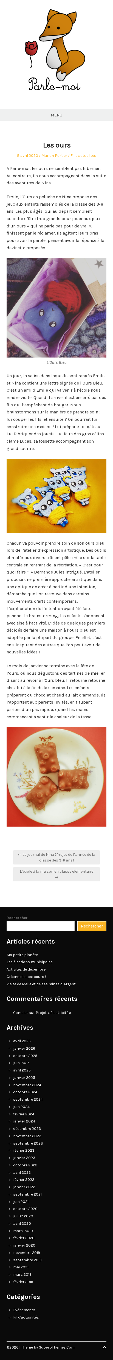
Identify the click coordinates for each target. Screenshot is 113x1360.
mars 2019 (22, 1274)
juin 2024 (21, 1106)
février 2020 (24, 1238)
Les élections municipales (30, 962)
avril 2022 (22, 1172)
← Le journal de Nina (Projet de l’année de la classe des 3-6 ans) (56, 857)
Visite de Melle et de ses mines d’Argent (41, 984)
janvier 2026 (24, 1048)
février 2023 (24, 1150)
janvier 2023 (24, 1157)
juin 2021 (21, 1201)
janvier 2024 (24, 1121)
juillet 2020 (23, 1216)
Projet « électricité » (53, 1012)
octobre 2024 (25, 1092)
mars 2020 (23, 1231)
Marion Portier (54, 155)
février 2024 (23, 1114)
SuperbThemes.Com (57, 1347)
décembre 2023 (27, 1128)
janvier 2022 (24, 1187)
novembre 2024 (27, 1085)
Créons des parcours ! (26, 976)
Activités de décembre (26, 969)
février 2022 (23, 1179)
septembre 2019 (27, 1260)
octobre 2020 (25, 1208)
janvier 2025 (24, 1077)
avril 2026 (22, 1041)
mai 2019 (21, 1267)
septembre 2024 (28, 1099)
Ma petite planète (22, 955)
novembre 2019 (26, 1252)
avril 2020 (22, 1223)
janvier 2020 (24, 1245)
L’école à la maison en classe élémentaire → (56, 874)
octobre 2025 (25, 1055)
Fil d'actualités (83, 155)
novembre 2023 (27, 1136)
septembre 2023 (28, 1143)
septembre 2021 (27, 1194)
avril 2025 (22, 1070)
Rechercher (17, 917)
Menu (56, 115)
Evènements (24, 1310)
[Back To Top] (104, 1347)
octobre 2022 (25, 1165)
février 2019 (23, 1282)
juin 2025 (21, 1063)
